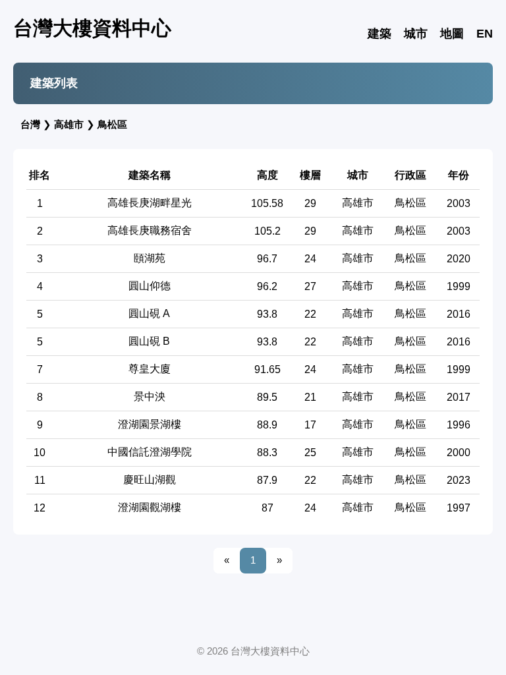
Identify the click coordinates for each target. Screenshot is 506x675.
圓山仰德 (149, 285)
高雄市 (69, 124)
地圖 (452, 33)
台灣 (30, 124)
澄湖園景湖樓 (149, 424)
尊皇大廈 (149, 368)
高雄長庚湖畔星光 (149, 202)
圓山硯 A (149, 313)
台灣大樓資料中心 (92, 28)
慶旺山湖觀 (149, 479)
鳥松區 (112, 124)
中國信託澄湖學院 (149, 451)
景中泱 (149, 396)
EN (484, 33)
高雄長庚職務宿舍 (149, 230)
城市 (416, 33)
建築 (379, 33)
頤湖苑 (149, 258)
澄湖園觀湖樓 (149, 507)
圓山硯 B (149, 341)
